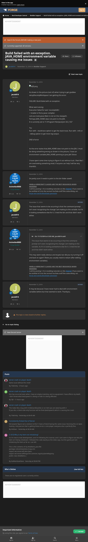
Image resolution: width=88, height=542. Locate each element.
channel (69, 189)
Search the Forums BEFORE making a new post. (24, 40)
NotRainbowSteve (17, 461)
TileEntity (14, 386)
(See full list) (78, 469)
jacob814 (12, 66)
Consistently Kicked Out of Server (22, 421)
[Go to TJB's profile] (5, 391)
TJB (12, 400)
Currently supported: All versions (19, 46)
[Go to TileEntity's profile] (5, 380)
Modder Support (40, 66)
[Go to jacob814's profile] (6, 66)
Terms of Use (33, 533)
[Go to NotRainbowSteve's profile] (5, 435)
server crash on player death (20, 380)
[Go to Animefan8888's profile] (15, 178)
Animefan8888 (15, 187)
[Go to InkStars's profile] (5, 421)
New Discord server (14, 332)
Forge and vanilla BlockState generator (43, 193)
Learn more (4, 4)
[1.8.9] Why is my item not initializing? (23, 435)
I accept (80, 531)
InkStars (14, 429)
